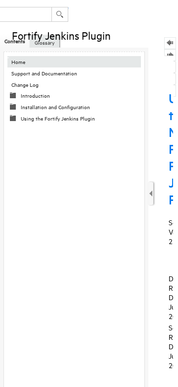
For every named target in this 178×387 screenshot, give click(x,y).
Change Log (25, 84)
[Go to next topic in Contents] (170, 55)
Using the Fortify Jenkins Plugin (58, 118)
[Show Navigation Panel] (150, 193)
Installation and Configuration (55, 107)
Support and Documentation (44, 73)
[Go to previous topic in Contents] (170, 43)
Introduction (35, 95)
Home (18, 61)
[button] (60, 14)
